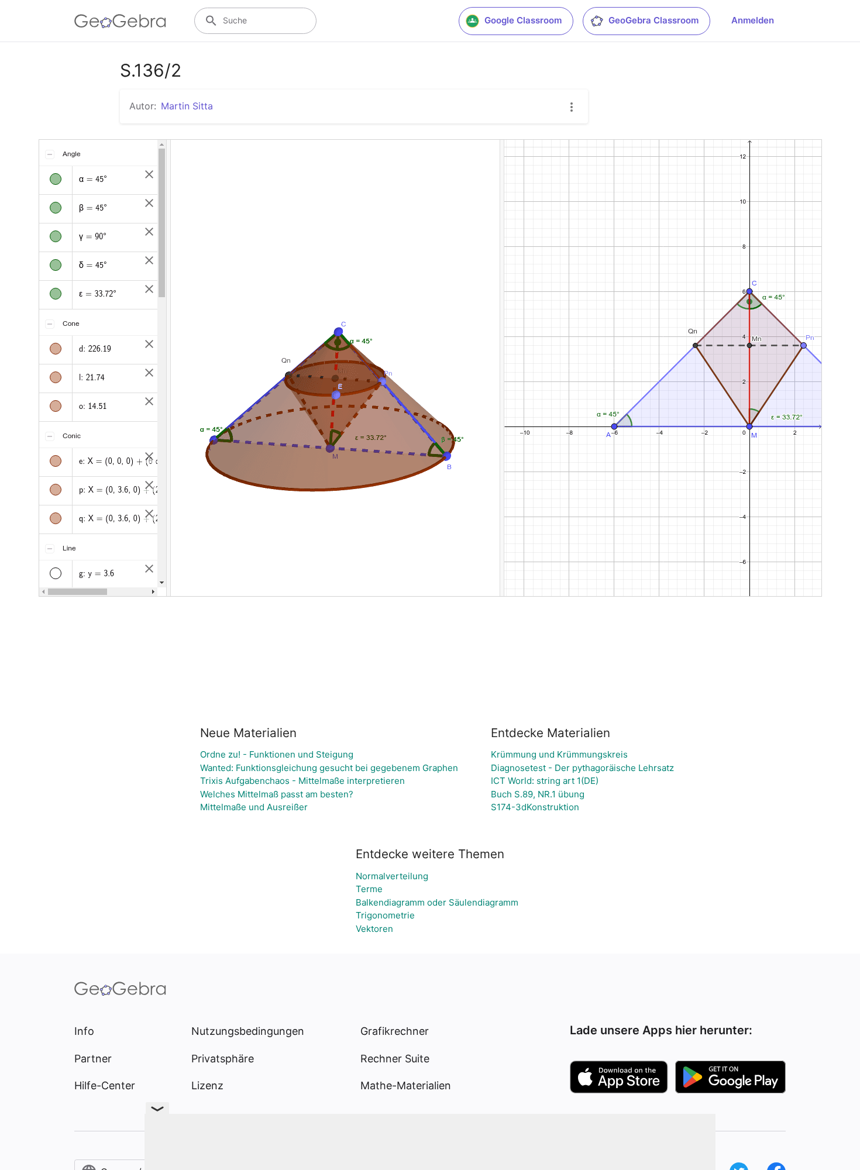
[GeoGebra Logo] (120, 21)
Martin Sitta (187, 106)
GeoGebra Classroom (653, 20)
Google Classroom (523, 20)
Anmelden (752, 20)
